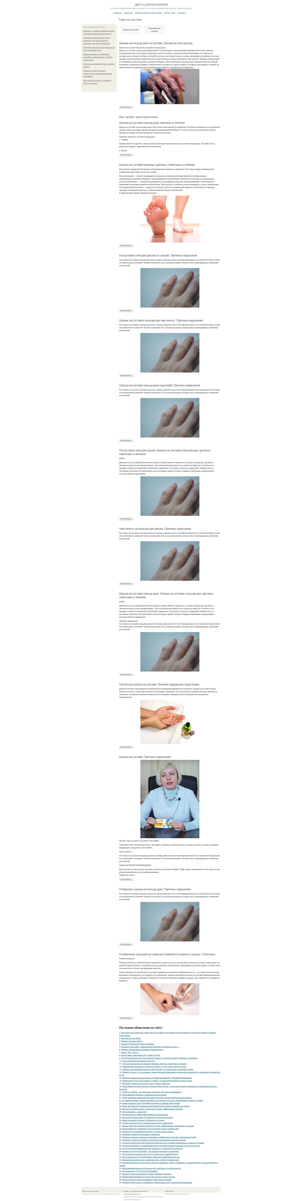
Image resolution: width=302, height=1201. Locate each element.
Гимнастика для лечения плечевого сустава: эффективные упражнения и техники (158, 1126)
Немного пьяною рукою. (131, 1041)
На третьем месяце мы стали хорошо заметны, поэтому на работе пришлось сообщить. (159, 1058)
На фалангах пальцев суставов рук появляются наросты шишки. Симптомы (167, 954)
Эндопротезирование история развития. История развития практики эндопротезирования (96, 41)
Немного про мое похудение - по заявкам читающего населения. (150, 1151)
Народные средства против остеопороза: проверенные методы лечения (154, 1140)
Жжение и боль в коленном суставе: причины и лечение (146, 1174)
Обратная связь (169, 1191)
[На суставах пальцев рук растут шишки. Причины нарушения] (170, 288)
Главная (117, 12)
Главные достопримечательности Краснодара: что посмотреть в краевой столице (157, 1069)
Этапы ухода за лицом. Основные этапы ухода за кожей (146, 1179)
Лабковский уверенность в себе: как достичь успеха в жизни (148, 1176)
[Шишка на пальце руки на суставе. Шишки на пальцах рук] (170, 86)
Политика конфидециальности (132, 1194)
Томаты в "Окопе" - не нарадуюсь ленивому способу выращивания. (152, 1092)
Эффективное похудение (148, 12)
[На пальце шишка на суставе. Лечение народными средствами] (170, 722)
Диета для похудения (151, 4)
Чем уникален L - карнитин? (134, 1111)
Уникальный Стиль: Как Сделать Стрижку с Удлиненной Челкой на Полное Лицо (157, 1080)
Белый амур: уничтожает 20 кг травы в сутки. (140, 1055)
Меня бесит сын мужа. (131, 1038)
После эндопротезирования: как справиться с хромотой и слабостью (152, 1148)
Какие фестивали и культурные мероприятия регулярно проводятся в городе (156, 1106)
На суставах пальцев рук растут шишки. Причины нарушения (158, 255)
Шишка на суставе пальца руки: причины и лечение (152, 123)
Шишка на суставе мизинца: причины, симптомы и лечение (157, 164)
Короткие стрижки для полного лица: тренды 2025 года (146, 1083)
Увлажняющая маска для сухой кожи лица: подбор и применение (150, 1159)
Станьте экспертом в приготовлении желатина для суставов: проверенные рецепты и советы (163, 1143)
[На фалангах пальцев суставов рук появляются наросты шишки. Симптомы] (170, 999)
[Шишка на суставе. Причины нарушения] (170, 799)
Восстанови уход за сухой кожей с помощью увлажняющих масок (151, 1157)
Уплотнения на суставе (154, 29)
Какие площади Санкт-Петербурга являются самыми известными (151, 1103)
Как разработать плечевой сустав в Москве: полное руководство (150, 1128)
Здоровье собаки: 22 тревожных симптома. (141, 1134)
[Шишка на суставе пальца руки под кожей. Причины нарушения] (170, 417)
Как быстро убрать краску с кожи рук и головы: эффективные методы (152, 1109)
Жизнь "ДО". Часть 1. (130, 1052)
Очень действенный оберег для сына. (138, 1061)
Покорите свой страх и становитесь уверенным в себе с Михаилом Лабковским (157, 1182)
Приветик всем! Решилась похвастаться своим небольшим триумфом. (97, 74)
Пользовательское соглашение (139, 1191)
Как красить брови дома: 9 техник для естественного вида (147, 1117)
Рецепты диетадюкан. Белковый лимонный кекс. (142, 1049)
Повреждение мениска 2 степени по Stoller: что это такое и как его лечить (154, 1066)
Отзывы (182, 12)
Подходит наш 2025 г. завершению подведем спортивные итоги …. (150, 1046)
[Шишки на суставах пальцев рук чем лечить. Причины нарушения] (170, 352)
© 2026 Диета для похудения (90, 1191)
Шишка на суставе (131, 29)
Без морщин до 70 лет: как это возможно (140, 1171)
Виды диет (169, 12)
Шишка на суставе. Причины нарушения (145, 757)
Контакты (126, 1191)
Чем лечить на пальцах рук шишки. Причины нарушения (155, 528)
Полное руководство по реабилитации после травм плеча (147, 1123)
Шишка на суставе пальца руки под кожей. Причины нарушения (159, 385)
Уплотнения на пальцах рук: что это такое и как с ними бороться (150, 1154)
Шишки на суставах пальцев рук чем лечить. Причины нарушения (161, 320)
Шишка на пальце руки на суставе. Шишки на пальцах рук (155, 43)
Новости (128, 12)
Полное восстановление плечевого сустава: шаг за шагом (147, 1131)
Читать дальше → (126, 107)
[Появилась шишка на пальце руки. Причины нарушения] (170, 921)
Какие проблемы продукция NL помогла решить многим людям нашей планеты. (157, 1097)
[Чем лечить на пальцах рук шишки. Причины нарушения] (170, 561)
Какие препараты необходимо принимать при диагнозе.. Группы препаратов (98, 57)
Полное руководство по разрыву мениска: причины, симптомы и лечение (154, 1063)
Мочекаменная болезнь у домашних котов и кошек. (144, 1094)
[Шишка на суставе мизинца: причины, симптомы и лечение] (170, 219)
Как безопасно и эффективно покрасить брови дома (145, 1114)
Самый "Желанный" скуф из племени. (137, 1044)
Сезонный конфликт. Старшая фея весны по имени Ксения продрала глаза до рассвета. (161, 1145)
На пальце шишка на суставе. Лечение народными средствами (159, 684)
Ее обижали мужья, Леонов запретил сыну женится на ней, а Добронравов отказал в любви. (162, 1100)
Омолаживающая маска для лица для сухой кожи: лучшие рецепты (151, 1168)
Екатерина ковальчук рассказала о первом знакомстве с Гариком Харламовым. (157, 1077)
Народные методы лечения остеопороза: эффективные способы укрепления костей (159, 1137)
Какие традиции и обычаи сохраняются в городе (143, 1120)
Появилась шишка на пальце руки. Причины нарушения (155, 889)
